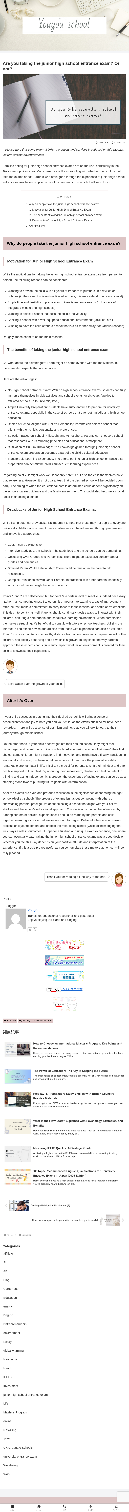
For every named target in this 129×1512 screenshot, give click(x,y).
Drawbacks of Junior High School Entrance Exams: (62, 220)
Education (11, 1020)
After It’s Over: (37, 225)
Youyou (33, 910)
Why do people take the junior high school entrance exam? (64, 204)
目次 (60, 196)
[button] (119, 854)
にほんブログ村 (71, 989)
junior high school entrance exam (37, 1020)
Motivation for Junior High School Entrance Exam (61, 209)
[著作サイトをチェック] (30, 929)
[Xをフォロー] (35, 929)
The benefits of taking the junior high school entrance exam (67, 214)
